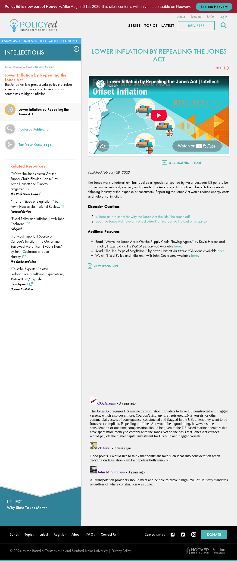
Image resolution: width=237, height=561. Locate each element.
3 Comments (179, 163)
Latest (167, 25)
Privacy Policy (121, 550)
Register (196, 25)
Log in (223, 17)
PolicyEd (15, 229)
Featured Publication (34, 129)
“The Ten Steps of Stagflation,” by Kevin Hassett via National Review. (35, 204)
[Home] (34, 24)
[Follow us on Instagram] (193, 535)
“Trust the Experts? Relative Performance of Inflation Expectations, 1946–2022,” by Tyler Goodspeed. (37, 276)
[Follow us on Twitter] (183, 535)
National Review (20, 211)
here (177, 246)
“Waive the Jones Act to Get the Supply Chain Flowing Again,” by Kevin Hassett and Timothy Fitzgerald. (34, 181)
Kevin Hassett (44, 67)
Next (219, 68)
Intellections (24, 52)
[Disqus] (159, 333)
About (181, 17)
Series (134, 25)
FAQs (210, 17)
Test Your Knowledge (35, 144)
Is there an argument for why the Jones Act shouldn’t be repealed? (143, 216)
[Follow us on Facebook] (173, 535)
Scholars (195, 17)
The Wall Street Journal (25, 194)
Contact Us (109, 534)
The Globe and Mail (23, 261)
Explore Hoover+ (214, 7)
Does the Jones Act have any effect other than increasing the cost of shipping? (151, 221)
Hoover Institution (21, 289)
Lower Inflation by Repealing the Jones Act (44, 111)
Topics (151, 25)
